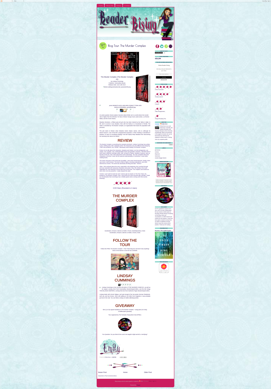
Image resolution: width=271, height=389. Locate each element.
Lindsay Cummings (117, 81)
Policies (119, 5)
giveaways (157, 150)
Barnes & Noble (122, 231)
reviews (157, 152)
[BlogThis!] (122, 357)
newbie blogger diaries (160, 158)
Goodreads (108, 231)
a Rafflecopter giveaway (125, 311)
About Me (109, 5)
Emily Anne (164, 124)
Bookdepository (136, 231)
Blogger (138, 385)
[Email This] (120, 357)
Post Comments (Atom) (111, 375)
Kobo (143, 231)
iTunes (129, 231)
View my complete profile (161, 139)
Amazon (114, 231)
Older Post (148, 372)
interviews (157, 156)
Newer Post (102, 372)
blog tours (157, 154)
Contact (127, 5)
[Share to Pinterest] (126, 357)
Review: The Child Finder (163, 230)
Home (101, 5)
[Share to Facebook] (124, 357)
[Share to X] (123, 357)
